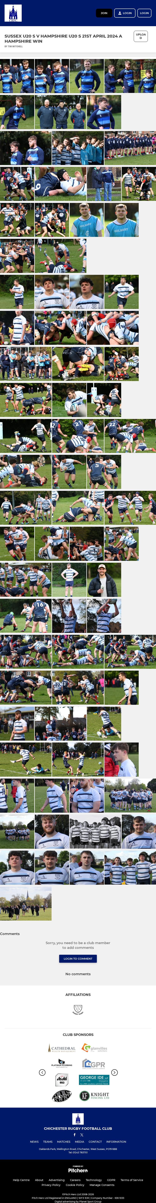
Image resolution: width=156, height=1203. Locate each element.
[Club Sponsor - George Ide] (94, 1080)
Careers (75, 1180)
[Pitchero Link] (78, 1171)
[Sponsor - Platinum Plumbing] (62, 1064)
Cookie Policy (75, 1185)
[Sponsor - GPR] (94, 1064)
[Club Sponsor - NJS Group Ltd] (62, 1097)
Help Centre (21, 1180)
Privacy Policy (51, 1185)
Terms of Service (132, 1180)
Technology (94, 1180)
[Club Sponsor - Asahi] (62, 1080)
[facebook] (74, 1135)
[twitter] (81, 1135)
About (39, 1180)
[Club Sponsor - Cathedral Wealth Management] (62, 1048)
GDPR (111, 1180)
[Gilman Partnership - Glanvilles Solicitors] (94, 1048)
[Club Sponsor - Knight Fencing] (94, 1097)
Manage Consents (102, 1185)
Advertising (57, 1180)
